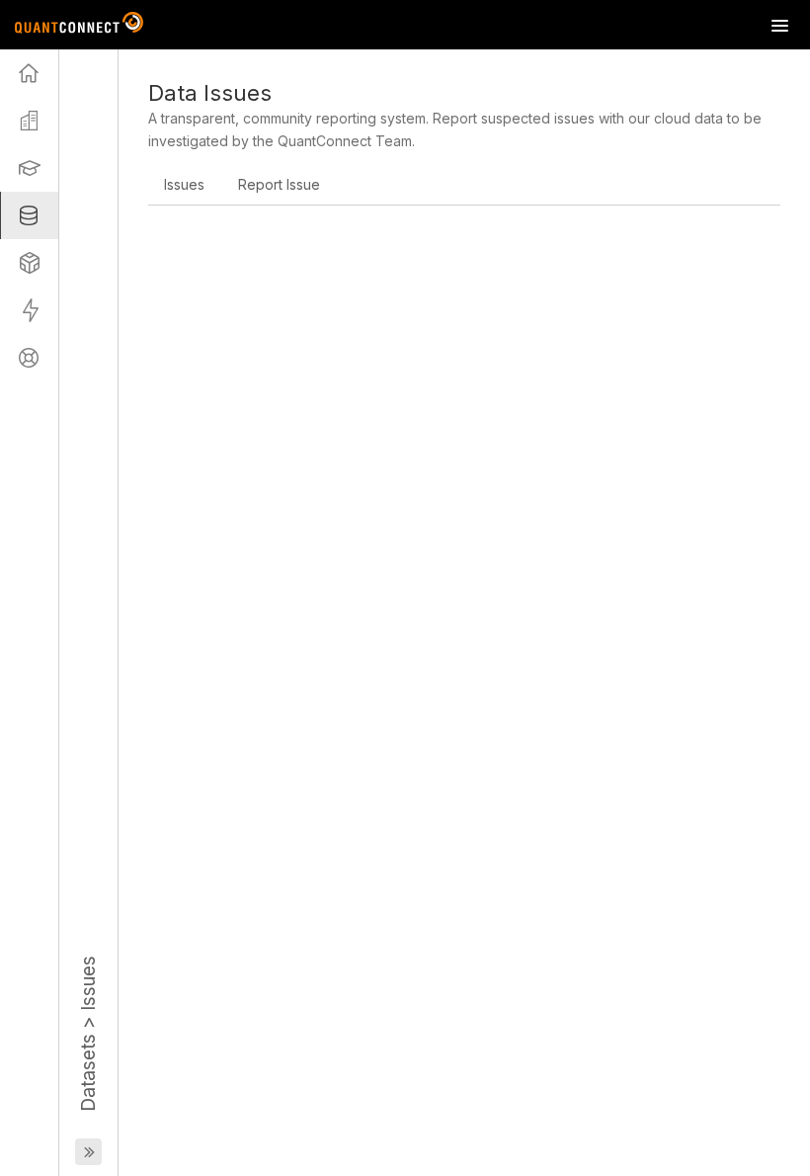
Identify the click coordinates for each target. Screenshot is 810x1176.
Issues (184, 184)
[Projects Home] (29, 73)
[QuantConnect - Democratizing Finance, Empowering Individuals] (79, 25)
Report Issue (279, 184)
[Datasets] (29, 215)
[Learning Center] (29, 168)
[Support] (29, 357)
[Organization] (29, 120)
